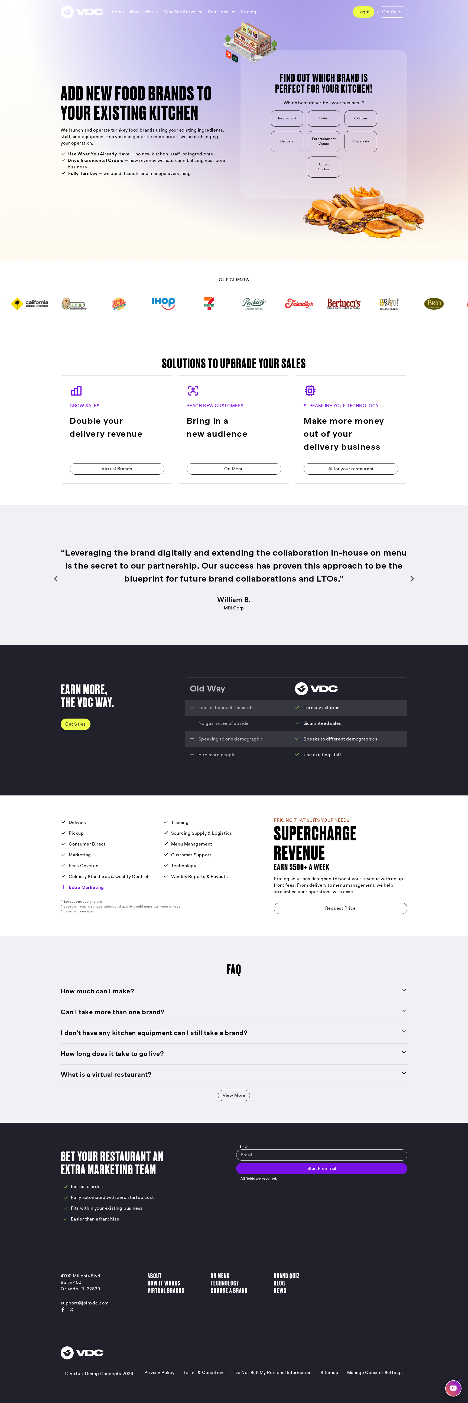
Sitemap (329, 1372)
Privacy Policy (159, 1372)
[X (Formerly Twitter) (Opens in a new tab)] (71, 1309)
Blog (279, 1283)
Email (244, 1147)
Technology (225, 1283)
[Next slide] (412, 579)
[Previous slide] (56, 579)
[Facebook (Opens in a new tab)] (63, 1309)
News (280, 1290)
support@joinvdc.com (85, 1303)
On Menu (220, 1276)
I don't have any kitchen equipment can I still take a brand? (154, 1033)
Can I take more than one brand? (113, 1012)
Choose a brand (229, 1290)
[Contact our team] (453, 1388)
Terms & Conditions (204, 1372)
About (155, 1276)
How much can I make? (97, 991)
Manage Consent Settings (375, 1372)
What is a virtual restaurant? (106, 1075)
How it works (164, 1283)
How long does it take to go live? (112, 1054)
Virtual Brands (166, 1290)
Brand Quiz (287, 1276)
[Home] (82, 11)
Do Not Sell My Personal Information (273, 1372)
